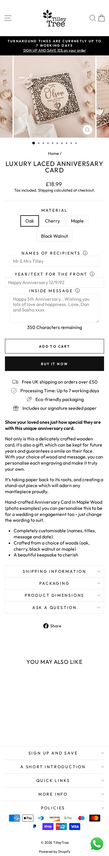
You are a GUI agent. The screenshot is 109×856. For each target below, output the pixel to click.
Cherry (52, 221)
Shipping (45, 190)
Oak (29, 221)
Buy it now (54, 364)
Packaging (54, 583)
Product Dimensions (54, 595)
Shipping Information (54, 571)
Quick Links (53, 780)
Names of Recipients (51, 253)
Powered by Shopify (54, 851)
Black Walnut (54, 236)
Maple (77, 221)
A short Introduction (53, 766)
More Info (53, 794)
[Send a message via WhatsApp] (97, 844)
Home (53, 153)
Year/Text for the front (51, 274)
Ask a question (54, 607)
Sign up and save (53, 753)
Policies (53, 808)
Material (54, 210)
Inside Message (51, 290)
